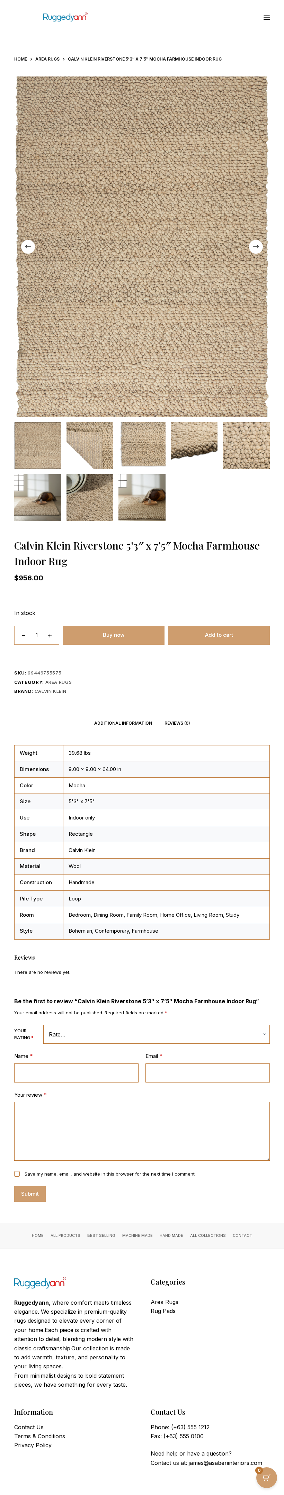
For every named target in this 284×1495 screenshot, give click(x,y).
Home (38, 1235)
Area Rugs (58, 682)
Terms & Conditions (39, 1436)
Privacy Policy (33, 1445)
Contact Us (29, 1427)
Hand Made (171, 1235)
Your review (30, 1094)
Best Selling (101, 1235)
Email (153, 1056)
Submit (30, 1193)
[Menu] (267, 17)
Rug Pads (163, 1310)
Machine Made (137, 1235)
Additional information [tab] (123, 723)
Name (23, 1056)
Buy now (113, 635)
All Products (65, 1235)
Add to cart (219, 635)
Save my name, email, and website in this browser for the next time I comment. (110, 1174)
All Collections (208, 1235)
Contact (242, 1235)
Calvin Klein (50, 691)
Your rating (24, 1034)
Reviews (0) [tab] (177, 723)
